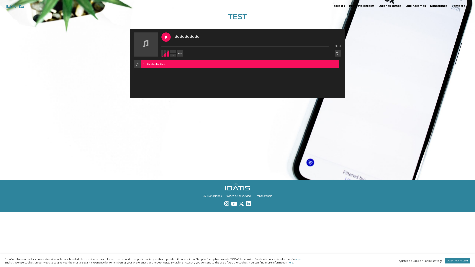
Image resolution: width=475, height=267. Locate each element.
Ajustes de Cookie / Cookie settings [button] (421, 260)
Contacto (458, 6)
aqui (298, 259)
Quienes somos (390, 6)
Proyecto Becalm (361, 6)
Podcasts (338, 6)
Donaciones (438, 6)
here (290, 262)
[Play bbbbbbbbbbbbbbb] (166, 37)
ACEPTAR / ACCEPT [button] (458, 260)
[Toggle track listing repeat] (180, 53)
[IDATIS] (15, 5)
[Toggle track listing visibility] (338, 53)
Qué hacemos (416, 6)
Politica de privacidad (238, 196)
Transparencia (263, 196)
